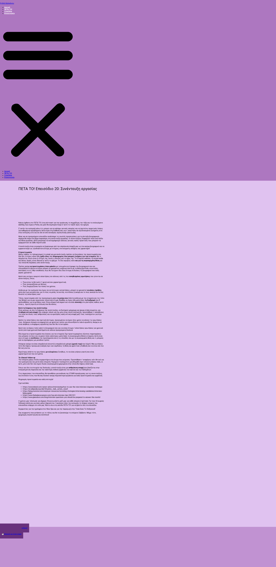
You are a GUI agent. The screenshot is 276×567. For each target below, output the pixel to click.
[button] (38, 92)
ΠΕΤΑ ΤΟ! (8, 9)
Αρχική (7, 7)
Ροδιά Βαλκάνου (7, 3)
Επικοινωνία (9, 13)
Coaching (8, 11)
